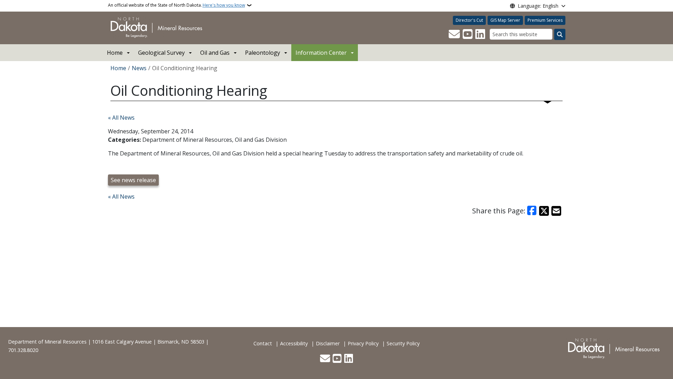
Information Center (321, 52)
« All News (121, 117)
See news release (133, 180)
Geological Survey (161, 52)
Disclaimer (328, 343)
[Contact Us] (454, 34)
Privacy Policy (363, 343)
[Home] (158, 27)
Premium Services (545, 20)
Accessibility (294, 343)
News (139, 68)
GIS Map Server (505, 20)
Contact (262, 343)
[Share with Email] (556, 211)
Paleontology (262, 52)
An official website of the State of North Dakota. (176, 5)
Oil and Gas (215, 52)
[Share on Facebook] (532, 211)
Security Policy (403, 343)
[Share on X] (544, 211)
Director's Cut (469, 20)
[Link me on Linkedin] (480, 34)
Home (115, 52)
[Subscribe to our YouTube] (468, 34)
